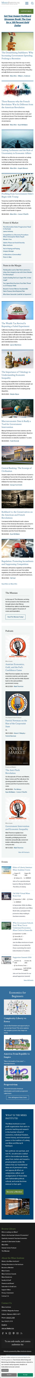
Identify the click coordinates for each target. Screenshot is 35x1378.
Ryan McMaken (23, 125)
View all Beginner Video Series (17, 1097)
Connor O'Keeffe (23, 214)
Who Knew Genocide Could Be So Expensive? (17, 294)
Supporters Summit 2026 (22, 957)
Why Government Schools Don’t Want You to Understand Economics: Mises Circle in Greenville (23, 927)
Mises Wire (13, 76)
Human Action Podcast (9, 1248)
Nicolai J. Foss (7, 239)
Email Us (4, 1325)
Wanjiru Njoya (14, 394)
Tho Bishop (17, 789)
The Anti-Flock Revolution (12, 772)
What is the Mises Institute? (10, 1261)
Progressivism (11, 1084)
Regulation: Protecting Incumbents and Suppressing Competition (17, 563)
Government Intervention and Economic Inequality (17, 828)
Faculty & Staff (6, 1280)
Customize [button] (5, 1370)
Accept (25, 1375)
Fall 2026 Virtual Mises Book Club (21, 894)
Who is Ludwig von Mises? (10, 1232)
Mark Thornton (18, 686)
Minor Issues (9, 661)
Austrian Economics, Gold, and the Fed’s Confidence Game (14, 667)
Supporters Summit (27, 969)
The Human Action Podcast (13, 717)
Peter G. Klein (7, 257)
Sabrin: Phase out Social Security (14, 243)
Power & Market (10, 223)
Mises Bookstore (7, 1277)
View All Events (28, 980)
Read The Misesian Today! (15, 617)
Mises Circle (18, 939)
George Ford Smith (16, 485)
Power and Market (10, 767)
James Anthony (8, 231)
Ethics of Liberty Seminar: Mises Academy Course (22, 868)
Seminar (28, 878)
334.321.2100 (10, 1318)
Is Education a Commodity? (12, 254)
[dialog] (17, 1366)
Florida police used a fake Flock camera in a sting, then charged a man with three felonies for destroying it (17, 272)
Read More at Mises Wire (9, 584)
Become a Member (14, 1192)
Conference (18, 969)
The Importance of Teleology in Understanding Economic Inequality (16, 375)
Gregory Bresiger (8, 251)
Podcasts (9, 631)
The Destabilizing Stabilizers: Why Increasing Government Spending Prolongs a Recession (17, 55)
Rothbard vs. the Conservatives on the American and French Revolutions (17, 515)
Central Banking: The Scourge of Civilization (17, 470)
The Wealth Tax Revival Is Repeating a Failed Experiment (15, 325)
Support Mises (26, 11)
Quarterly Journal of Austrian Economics (14, 1238)
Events (5, 862)
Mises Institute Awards (9, 1274)
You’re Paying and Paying (11, 249)
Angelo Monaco (23, 168)
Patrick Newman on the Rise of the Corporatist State (16, 723)
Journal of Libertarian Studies (11, 1241)
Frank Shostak (14, 441)
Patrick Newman (10, 736)
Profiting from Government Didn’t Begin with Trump (17, 195)
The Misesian (6, 1251)
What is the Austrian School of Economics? (15, 1235)
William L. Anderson (24, 76)
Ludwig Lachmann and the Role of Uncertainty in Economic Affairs (17, 152)
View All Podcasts (24, 852)
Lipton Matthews (15, 345)
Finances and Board (8, 1283)
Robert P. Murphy (19, 733)
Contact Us (5, 1296)
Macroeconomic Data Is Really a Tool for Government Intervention (16, 424)
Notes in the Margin (12, 265)
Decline (9, 1375)
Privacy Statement (8, 1293)
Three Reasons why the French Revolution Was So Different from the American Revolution (17, 104)
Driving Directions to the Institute (12, 1264)
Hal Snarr (13, 578)
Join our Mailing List (8, 1328)
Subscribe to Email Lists (9, 1286)
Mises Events (6, 1271)
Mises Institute (8, 245)
